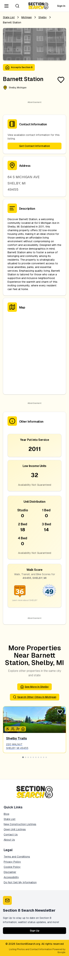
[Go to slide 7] (38, 757)
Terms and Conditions (17, 856)
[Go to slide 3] (28, 757)
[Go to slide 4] (30, 757)
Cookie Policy (12, 866)
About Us (9, 839)
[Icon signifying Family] (13, 729)
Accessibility (11, 877)
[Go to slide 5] (33, 757)
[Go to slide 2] (25, 757)
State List (9, 17)
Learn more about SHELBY (24, 600)
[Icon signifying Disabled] (7, 729)
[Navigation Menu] (6, 6)
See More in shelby (37, 686)
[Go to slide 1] (23, 757)
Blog (6, 813)
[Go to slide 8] (41, 757)
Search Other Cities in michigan (36, 697)
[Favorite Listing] (61, 80)
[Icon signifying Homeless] (23, 729)
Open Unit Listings (15, 829)
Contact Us (11, 834)
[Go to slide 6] (35, 757)
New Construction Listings (20, 824)
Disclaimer (10, 872)
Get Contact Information (34, 145)
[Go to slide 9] (43, 757)
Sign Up (34, 930)
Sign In (61, 5)
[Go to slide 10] (46, 757)
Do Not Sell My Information (20, 882)
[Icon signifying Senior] (18, 729)
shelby (42, 17)
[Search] (17, 6)
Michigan (26, 17)
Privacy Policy (12, 861)
